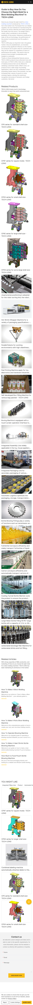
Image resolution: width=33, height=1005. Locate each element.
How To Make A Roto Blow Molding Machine (15, 722)
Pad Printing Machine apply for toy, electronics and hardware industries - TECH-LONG (15, 371)
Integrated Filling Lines (9, 785)
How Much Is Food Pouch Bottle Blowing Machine (13, 757)
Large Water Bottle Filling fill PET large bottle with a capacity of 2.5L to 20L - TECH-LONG (16, 622)
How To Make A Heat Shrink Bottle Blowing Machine (14, 744)
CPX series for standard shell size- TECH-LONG (14, 126)
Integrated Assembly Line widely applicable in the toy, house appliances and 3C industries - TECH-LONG (16, 447)
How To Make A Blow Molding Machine (13, 691)
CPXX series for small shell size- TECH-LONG (13, 198)
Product (20, 785)
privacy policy (12, 998)
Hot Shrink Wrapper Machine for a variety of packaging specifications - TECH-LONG (15, 321)
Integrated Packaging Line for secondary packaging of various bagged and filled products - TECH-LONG (15, 472)
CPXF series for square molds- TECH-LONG (16, 162)
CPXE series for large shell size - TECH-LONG (13, 235)
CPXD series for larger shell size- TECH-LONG (14, 840)
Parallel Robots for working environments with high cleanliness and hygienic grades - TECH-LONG (15, 346)
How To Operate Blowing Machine (14, 733)
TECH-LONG (24, 24)
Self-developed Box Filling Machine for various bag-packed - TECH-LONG (16, 396)
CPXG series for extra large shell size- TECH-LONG (16, 271)
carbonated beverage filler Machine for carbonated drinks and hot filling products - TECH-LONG (16, 647)
